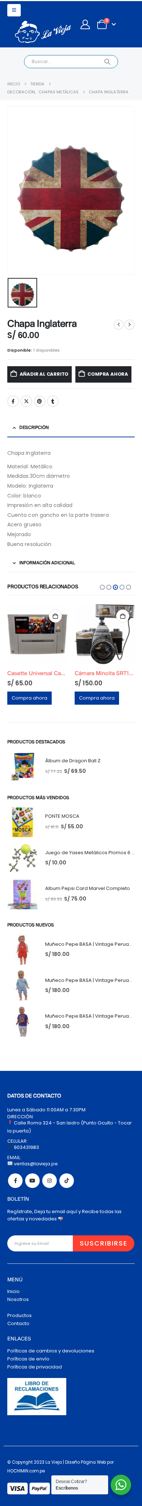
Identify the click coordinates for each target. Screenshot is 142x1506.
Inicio (13, 1291)
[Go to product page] (37, 634)
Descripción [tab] (34, 427)
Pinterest (40, 401)
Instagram (49, 1180)
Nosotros (18, 1299)
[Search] (107, 61)
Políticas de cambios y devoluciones (50, 1350)
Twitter (26, 401)
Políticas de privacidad (34, 1366)
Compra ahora (107, 374)
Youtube (32, 1180)
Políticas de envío (28, 1358)
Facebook (13, 401)
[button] (14, 10)
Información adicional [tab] (47, 563)
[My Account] (85, 24)
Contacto (18, 1323)
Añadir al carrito (44, 374)
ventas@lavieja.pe (35, 1163)
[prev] (119, 325)
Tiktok (66, 1180)
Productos (19, 1315)
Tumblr (53, 401)
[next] (130, 325)
